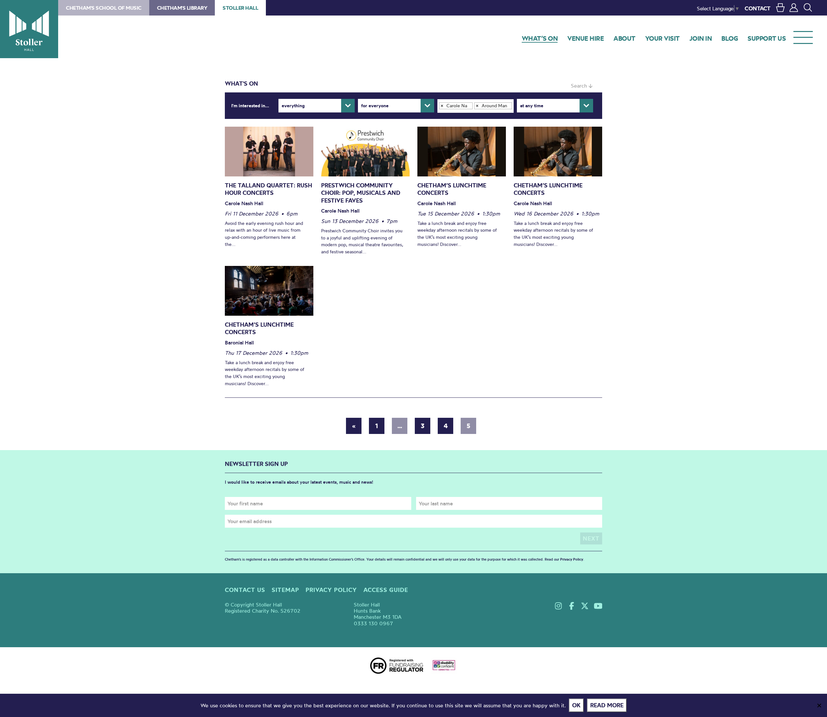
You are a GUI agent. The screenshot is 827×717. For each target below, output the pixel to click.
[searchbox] (442, 114)
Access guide (385, 590)
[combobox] (475, 106)
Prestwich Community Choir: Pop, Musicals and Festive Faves (360, 193)
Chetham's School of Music (103, 7)
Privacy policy (331, 590)
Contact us (245, 590)
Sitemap (285, 590)
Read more (606, 705)
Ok (576, 705)
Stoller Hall (29, 29)
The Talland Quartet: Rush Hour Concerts (268, 189)
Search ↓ (581, 85)
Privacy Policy (571, 559)
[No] (819, 705)
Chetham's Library (182, 7)
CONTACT (757, 8)
